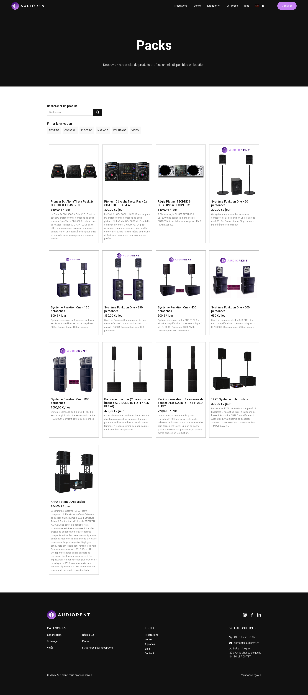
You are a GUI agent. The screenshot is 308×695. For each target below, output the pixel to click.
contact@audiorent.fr (246, 643)
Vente (197, 6)
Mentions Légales (251, 675)
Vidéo (50, 647)
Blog (246, 6)
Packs (85, 641)
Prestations (180, 6)
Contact (149, 653)
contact (287, 6)
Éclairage (52, 641)
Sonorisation (54, 635)
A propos (150, 644)
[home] (29, 6)
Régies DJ (88, 635)
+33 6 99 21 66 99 (244, 637)
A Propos (232, 6)
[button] (214, 6)
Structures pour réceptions (97, 647)
